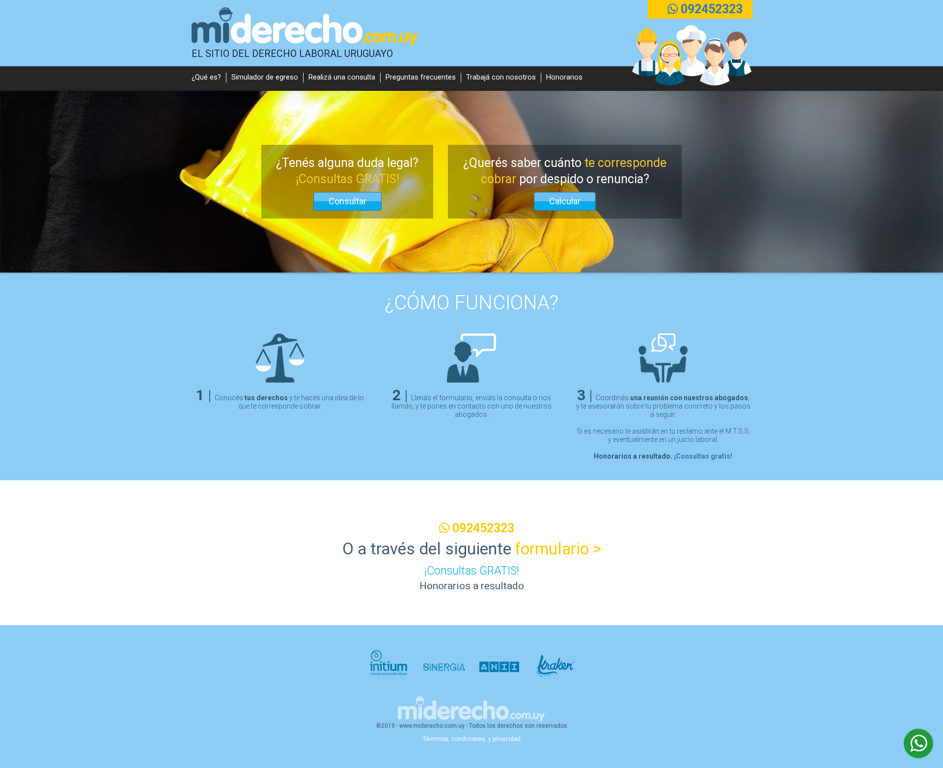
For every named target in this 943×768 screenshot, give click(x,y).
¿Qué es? (206, 77)
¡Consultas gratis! (703, 456)
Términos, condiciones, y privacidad (472, 739)
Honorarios (564, 77)
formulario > (558, 548)
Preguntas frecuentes (421, 77)
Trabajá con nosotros (501, 77)
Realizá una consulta (341, 77)
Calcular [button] (565, 201)
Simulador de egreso (264, 77)
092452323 (710, 9)
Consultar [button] (347, 201)
